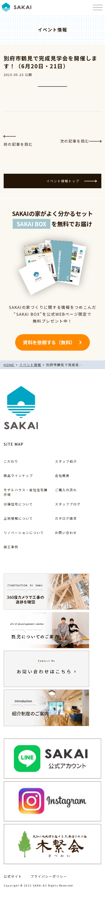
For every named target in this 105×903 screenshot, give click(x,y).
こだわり (11, 461)
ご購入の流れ (66, 489)
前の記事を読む (18, 144)
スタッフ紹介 (66, 461)
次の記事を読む (74, 140)
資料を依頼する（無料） (49, 342)
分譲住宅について (18, 504)
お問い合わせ (66, 532)
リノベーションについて (24, 532)
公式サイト (13, 876)
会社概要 (62, 475)
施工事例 (11, 547)
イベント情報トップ (62, 181)
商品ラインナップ (18, 475)
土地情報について (18, 518)
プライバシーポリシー (49, 876)
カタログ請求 (66, 518)
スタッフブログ (68, 504)
